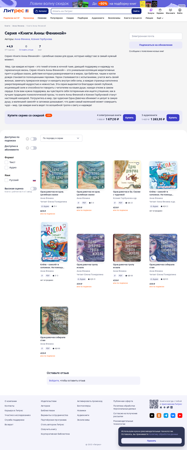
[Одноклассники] (159, 415)
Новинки (42, 18)
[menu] (61, 138)
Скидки (70, 18)
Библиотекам (48, 410)
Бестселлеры (84, 406)
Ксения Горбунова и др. (125, 198)
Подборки (83, 18)
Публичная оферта (123, 401)
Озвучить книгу (49, 429)
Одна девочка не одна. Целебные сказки (52, 193)
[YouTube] (180, 415)
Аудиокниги (98, 18)
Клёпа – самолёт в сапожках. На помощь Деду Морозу (160, 193)
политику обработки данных (163, 434)
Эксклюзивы (114, 18)
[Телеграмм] (166, 415)
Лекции (149, 18)
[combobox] (91, 11)
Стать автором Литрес (52, 424)
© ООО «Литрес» (93, 445)
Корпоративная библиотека (55, 434)
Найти (136, 11)
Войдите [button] (54, 380)
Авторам (45, 406)
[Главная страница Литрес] (16, 11)
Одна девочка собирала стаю (161, 266)
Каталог (43, 11)
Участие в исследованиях (18, 415)
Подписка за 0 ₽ (11, 18)
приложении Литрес (172, 404)
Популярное (56, 18)
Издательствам (48, 401)
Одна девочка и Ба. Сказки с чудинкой (126, 193)
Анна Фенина (47, 198)
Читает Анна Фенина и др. (162, 201)
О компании (11, 401)
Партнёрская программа (53, 420)
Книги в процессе (133, 18)
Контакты (9, 406)
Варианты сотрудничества (54, 415)
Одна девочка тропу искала (87, 266)
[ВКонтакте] (173, 415)
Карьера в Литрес (14, 410)
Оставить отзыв (26, 50)
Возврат (9, 424)
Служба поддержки (14, 420)
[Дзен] (152, 415)
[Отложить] (65, 164)
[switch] (33, 139)
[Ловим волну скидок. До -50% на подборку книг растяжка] (93, 3)
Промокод (28, 18)
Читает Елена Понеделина (53, 201)
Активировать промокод (89, 401)
